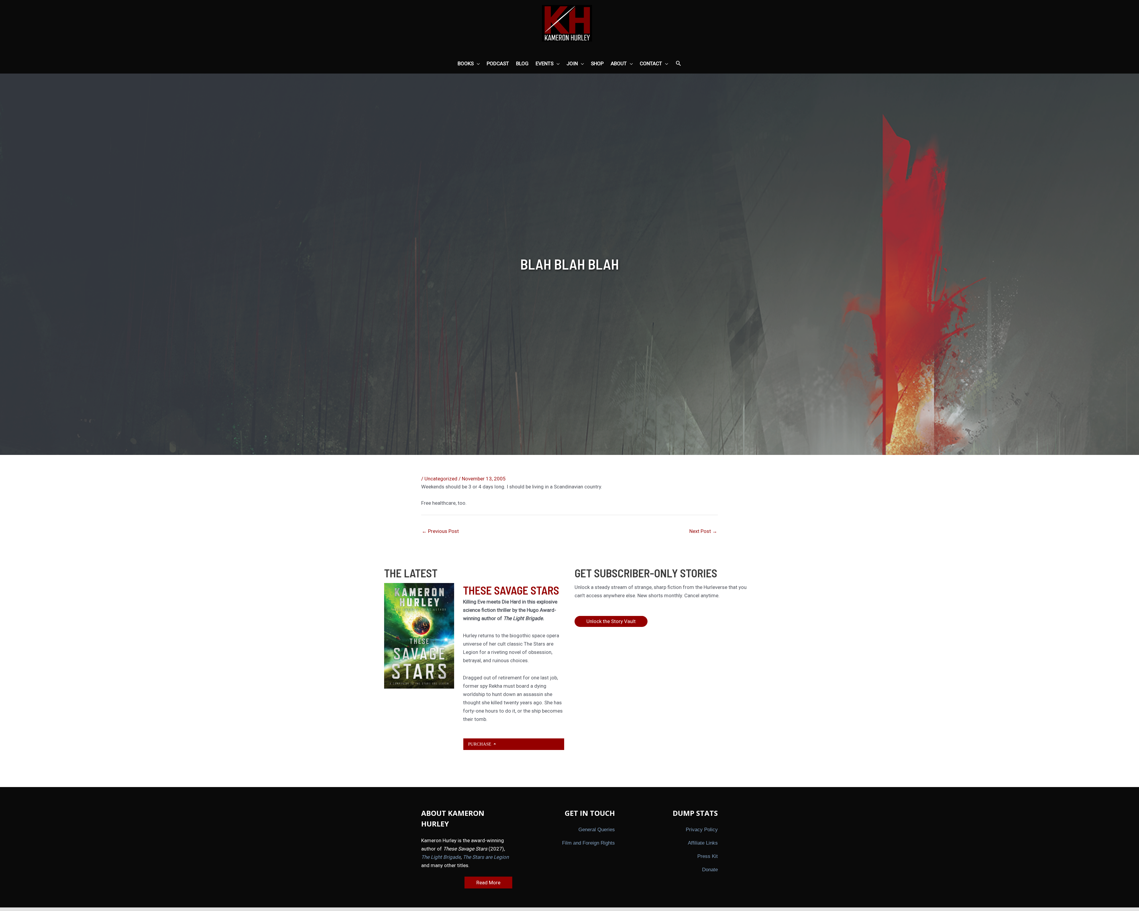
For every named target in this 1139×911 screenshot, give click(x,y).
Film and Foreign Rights (588, 843)
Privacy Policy (702, 829)
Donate (710, 869)
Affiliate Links (703, 843)
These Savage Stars (511, 590)
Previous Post (440, 531)
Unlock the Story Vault (611, 621)
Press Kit (707, 856)
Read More (488, 882)
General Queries (596, 829)
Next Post (703, 531)
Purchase (480, 743)
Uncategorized (440, 479)
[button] (678, 64)
